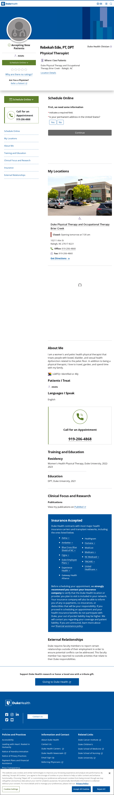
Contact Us (38, 716)
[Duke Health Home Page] (18, 703)
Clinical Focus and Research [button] (17, 160)
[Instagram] (13, 715)
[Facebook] (7, 715)
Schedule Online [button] (18, 62)
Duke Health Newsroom (52, 753)
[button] (99, 3)
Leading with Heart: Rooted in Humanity (16, 745)
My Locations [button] (10, 138)
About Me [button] (9, 145)
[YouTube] (13, 720)
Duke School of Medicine (89, 748)
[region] (57, 782)
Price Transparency (11, 767)
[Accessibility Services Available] (80, 218)
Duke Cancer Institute (88, 739)
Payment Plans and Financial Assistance (15, 762)
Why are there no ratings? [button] (19, 74)
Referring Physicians (50, 762)
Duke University (85, 757)
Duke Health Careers (51, 748)
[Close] (109, 773)
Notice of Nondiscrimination (15, 751)
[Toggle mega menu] (106, 4)
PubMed (78, 506)
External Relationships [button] (14, 175)
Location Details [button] (48, 72)
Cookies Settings (11, 789)
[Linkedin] (18, 715)
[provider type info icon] (111, 46)
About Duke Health (50, 739)
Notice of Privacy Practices (14, 756)
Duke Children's (85, 744)
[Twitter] (7, 720)
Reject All (101, 789)
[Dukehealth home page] (14, 4)
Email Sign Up (47, 757)
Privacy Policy (82, 783)
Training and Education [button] (15, 153)
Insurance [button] (8, 167)
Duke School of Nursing (89, 753)
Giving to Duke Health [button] (55, 681)
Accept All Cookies (81, 789)
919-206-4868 (80, 439)
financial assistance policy (69, 626)
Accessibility (7, 739)
